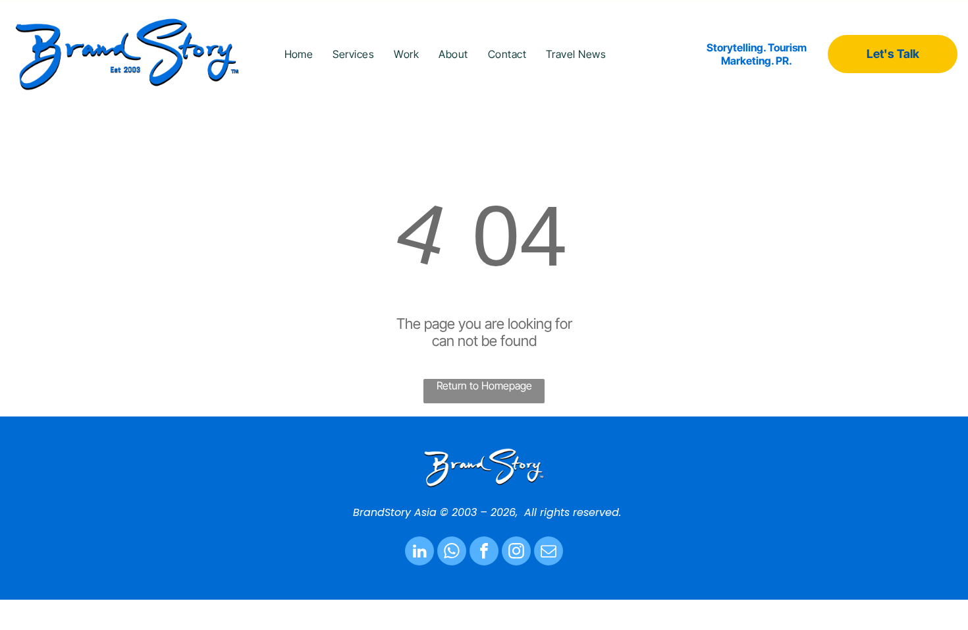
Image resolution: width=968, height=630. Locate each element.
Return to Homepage (484, 385)
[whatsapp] (451, 552)
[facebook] (484, 552)
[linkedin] (419, 552)
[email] (548, 552)
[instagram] (516, 552)
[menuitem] (299, 53)
